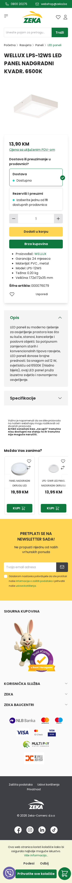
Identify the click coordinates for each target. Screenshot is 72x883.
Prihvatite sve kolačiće (36, 873)
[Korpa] (64, 873)
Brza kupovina (36, 244)
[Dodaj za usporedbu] (28, 468)
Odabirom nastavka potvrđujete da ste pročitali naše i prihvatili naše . (38, 581)
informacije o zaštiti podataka (34, 581)
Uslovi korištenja (48, 785)
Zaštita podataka (21, 785)
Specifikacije (23, 398)
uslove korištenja (26, 585)
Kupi (16, 508)
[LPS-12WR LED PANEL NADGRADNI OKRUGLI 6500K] (53, 468)
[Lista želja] (58, 17)
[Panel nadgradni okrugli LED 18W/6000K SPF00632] (19, 468)
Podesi (28, 863)
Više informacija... (36, 855)
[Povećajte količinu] (58, 218)
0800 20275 (19, 4)
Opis (14, 317)
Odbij (44, 863)
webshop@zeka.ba (54, 4)
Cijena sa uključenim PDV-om (32, 149)
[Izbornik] (5, 17)
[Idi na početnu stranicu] (32, 18)
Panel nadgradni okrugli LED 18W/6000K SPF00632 (19, 483)
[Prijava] (65, 17)
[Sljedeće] (65, 481)
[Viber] (9, 877)
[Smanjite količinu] (13, 218)
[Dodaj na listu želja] (12, 294)
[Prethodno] (7, 481)
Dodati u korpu (36, 231)
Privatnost (34, 789)
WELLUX (40, 254)
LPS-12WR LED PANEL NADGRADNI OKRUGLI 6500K (53, 483)
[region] (36, 481)
